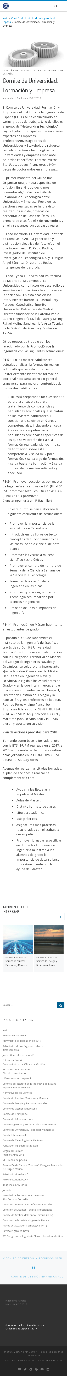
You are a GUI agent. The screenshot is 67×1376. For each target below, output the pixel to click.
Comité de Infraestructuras (18, 1119)
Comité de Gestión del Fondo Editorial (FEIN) (28, 1215)
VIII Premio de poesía (15, 1160)
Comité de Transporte (15, 1113)
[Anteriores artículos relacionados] (52, 916)
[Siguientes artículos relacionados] (60, 916)
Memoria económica (14, 1035)
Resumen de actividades (16, 1069)
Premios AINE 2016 (13, 1154)
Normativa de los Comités (17, 1092)
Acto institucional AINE (15, 1174)
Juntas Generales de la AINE (18, 1055)
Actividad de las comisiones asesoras (23, 1195)
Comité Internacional (14, 1135)
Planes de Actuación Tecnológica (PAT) (25, 1225)
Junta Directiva (11, 1049)
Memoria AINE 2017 (16, 1304)
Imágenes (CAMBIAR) (15, 1184)
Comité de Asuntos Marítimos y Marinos (25, 1098)
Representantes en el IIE (16, 1087)
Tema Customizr (53, 1360)
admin (10, 98)
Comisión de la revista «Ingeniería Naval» (26, 1220)
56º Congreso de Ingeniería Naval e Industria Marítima (33, 1236)
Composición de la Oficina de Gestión (24, 1064)
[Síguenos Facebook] (30, 1369)
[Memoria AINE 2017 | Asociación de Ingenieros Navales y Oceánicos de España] (6, 5)
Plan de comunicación (15, 1073)
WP (22, 1360)
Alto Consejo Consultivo (16, 1199)
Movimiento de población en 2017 (22, 1040)
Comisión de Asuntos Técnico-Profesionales (27, 1209)
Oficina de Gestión (13, 1060)
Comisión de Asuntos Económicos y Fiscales (27, 1204)
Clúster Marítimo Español (17, 1078)
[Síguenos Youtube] (42, 1369)
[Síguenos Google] (36, 1369)
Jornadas (8, 1190)
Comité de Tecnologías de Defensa (23, 1140)
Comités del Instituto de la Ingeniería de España (29, 1083)
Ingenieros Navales (15, 1300)
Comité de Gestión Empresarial (20, 1108)
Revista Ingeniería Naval (16, 1230)
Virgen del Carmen (13, 1150)
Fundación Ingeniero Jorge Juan (20, 1145)
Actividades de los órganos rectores (23, 1046)
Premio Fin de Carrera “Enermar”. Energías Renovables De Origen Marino (33, 1167)
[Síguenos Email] (19, 1369)
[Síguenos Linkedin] (48, 1369)
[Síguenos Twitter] (25, 1369)
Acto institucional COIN (15, 1179)
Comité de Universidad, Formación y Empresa (28, 1129)
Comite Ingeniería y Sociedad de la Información (29, 1124)
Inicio (5, 18)
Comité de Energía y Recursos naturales (25, 1103)
